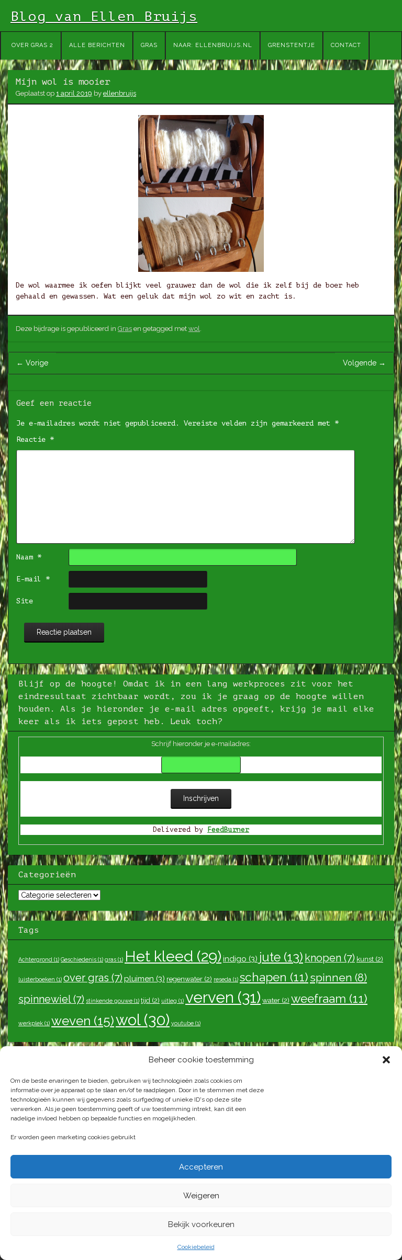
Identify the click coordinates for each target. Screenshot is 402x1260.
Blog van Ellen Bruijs (103, 16)
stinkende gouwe (112, 1001)
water (275, 1000)
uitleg (172, 1001)
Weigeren (201, 1195)
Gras (149, 45)
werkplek (34, 1023)
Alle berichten (97, 45)
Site (24, 601)
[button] (386, 1060)
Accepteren (201, 1167)
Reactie (35, 439)
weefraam (329, 998)
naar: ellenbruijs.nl (212, 45)
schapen (274, 977)
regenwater (189, 979)
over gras (92, 977)
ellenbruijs (119, 93)
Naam (28, 557)
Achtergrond (38, 959)
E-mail (33, 579)
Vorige (32, 363)
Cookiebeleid (196, 1247)
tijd (150, 1000)
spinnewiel (51, 999)
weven (82, 1020)
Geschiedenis (82, 959)
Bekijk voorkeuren (201, 1224)
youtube (185, 1023)
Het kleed (173, 956)
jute (281, 957)
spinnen (338, 977)
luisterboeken (40, 979)
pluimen (144, 978)
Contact (346, 45)
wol (194, 329)
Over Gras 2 (32, 45)
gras (114, 959)
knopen (330, 958)
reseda (226, 979)
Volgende (364, 363)
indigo (240, 959)
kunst (369, 959)
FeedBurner (228, 829)
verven (223, 997)
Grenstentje (291, 45)
